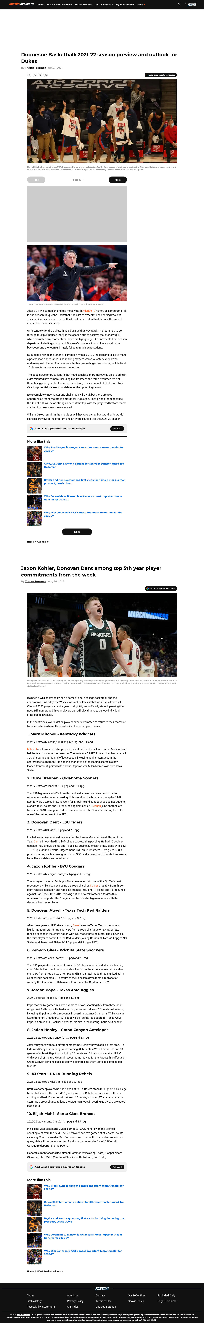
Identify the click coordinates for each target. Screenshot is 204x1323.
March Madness (84, 4)
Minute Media (23, 1314)
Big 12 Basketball (125, 4)
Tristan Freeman (35, 67)
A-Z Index (73, 1306)
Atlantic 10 (88, 310)
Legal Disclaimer (167, 1301)
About (40, 4)
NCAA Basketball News (59, 4)
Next (118, 179)
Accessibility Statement (41, 1306)
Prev (36, 179)
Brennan (96, 805)
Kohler (94, 885)
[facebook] (185, 4)
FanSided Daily (166, 1295)
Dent (36, 841)
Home (30, 541)
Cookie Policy (136, 1301)
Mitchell (32, 749)
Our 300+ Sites (136, 1295)
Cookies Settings (106, 1306)
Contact (100, 1295)
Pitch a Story (34, 1301)
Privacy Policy (75, 1301)
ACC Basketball (104, 4)
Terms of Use (104, 1301)
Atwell (76, 925)
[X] (179, 4)
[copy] (45, 75)
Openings (72, 1295)
